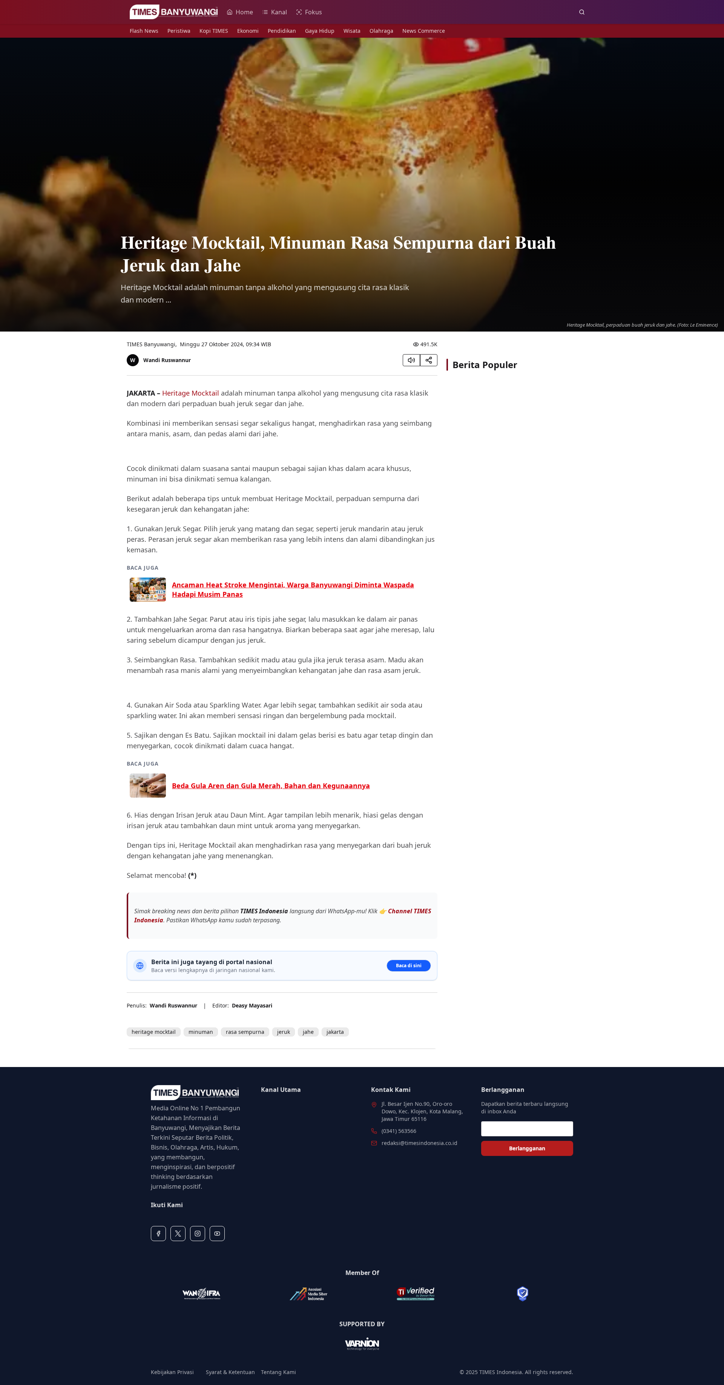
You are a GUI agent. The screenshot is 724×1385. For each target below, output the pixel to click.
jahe (308, 1031)
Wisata (352, 30)
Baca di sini (409, 965)
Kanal (279, 12)
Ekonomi (248, 30)
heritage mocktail (154, 1031)
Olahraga (381, 30)
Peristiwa (178, 30)
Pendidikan (282, 30)
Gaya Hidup (319, 30)
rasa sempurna (245, 1031)
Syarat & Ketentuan (230, 1372)
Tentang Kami (278, 1372)
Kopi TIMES (213, 30)
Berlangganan (527, 1148)
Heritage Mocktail (190, 392)
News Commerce (423, 30)
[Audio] (411, 360)
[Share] (428, 360)
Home (244, 12)
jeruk (283, 1031)
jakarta (335, 1031)
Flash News (144, 30)
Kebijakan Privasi (172, 1372)
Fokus (313, 12)
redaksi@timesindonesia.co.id (419, 1143)
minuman (201, 1031)
